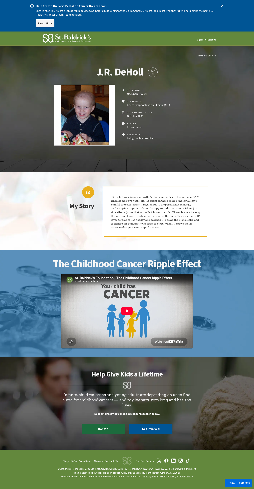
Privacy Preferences (238, 483)
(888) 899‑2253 (162, 469)
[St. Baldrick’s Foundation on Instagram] (180, 461)
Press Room (85, 461)
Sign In (200, 39)
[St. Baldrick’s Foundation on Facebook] (166, 461)
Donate (103, 429)
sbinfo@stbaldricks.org (183, 469)
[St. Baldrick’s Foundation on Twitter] (159, 461)
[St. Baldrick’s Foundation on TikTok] (188, 461)
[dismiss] (222, 6)
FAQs (73, 461)
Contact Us (210, 39)
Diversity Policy (168, 476)
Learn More (45, 23)
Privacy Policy (150, 476)
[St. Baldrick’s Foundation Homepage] (67, 38)
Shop (66, 461)
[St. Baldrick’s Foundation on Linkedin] (173, 461)
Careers (98, 461)
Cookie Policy (186, 476)
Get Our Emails (145, 461)
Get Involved (151, 429)
